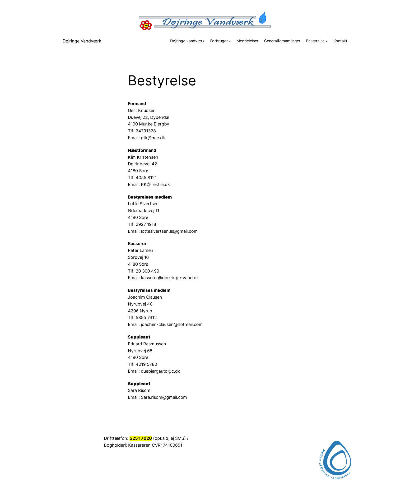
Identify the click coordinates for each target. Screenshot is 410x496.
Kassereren (139, 445)
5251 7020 (141, 438)
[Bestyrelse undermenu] (327, 41)
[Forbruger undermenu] (230, 41)
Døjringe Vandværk (82, 40)
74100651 (172, 445)
